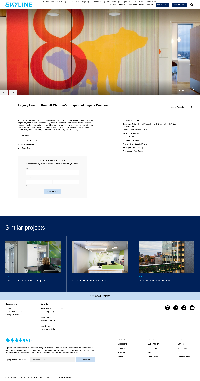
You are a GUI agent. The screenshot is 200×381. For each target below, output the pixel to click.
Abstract (136, 133)
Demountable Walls (139, 130)
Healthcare (135, 120)
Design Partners (154, 348)
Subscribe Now (52, 191)
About (141, 5)
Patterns (121, 348)
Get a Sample (180, 5)
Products (112, 5)
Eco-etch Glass (156, 124)
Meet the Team (184, 357)
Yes (153, 2)
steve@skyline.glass (48, 320)
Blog (150, 352)
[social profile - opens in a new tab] (167, 307)
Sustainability (153, 344)
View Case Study (24, 148)
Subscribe (85, 359)
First (27, 186)
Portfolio (121, 5)
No (156, 2)
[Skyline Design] (18, 5)
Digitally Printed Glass (140, 124)
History (151, 340)
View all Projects (101, 295)
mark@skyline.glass (48, 312)
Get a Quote (162, 5)
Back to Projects (177, 107)
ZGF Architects (32, 141)
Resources (132, 5)
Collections (122, 344)
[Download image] (193, 89)
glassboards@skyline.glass (51, 329)
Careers (181, 344)
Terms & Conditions (66, 377)
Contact (149, 5)
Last (54, 186)
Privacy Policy (51, 377)
